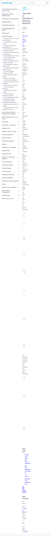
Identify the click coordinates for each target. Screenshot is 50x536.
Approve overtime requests (11, 85)
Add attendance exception (10, 80)
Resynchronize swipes (9, 78)
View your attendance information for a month (28, 471)
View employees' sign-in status (11, 55)
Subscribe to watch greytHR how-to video (24, 41)
